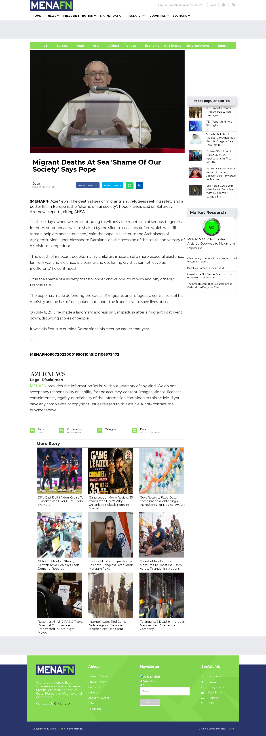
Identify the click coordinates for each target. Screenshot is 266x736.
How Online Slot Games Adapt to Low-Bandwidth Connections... (209, 276)
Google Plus (216, 687)
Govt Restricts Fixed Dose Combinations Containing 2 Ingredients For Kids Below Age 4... (162, 503)
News (52, 15)
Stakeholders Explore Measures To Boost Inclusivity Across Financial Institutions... (161, 565)
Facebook (214, 676)
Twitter (212, 681)
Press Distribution (78, 15)
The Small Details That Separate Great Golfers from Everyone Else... (209, 285)
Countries (157, 15)
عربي (213, 5)
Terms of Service (98, 676)
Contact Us (95, 687)
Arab (80, 45)
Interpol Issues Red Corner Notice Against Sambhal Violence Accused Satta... (108, 625)
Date (36, 183)
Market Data (110, 15)
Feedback (94, 708)
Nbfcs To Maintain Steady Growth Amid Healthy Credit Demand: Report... (58, 565)
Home (37, 15)
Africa (112, 45)
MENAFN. (58, 728)
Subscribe (150, 702)
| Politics (129, 45)
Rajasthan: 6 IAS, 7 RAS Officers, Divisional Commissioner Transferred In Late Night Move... (60, 627)
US (41, 45)
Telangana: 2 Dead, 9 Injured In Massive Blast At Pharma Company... (162, 625)
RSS (211, 703)
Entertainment (192, 45)
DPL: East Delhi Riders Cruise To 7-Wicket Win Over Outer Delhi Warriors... (61, 501)
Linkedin (213, 698)
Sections (180, 15)
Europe (62, 45)
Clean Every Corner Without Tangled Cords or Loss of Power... (212, 260)
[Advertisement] (134, 29)
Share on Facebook (88, 185)
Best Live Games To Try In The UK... (207, 267)
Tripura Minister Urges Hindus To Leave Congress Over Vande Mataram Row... (111, 565)
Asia (96, 45)
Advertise (94, 692)
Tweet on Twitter (113, 185)
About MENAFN (98, 698)
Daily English (151, 676)
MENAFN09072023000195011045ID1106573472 (74, 354)
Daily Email (215, 692)
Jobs (91, 703)
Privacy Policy (97, 681)
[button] (223, 5)
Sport (220, 45)
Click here (62, 703)
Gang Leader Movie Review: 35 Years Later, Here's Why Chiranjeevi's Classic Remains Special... (111, 503)
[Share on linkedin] (139, 185)
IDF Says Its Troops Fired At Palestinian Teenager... (218, 111)
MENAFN (39, 201)
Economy (152, 45)
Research (135, 15)
